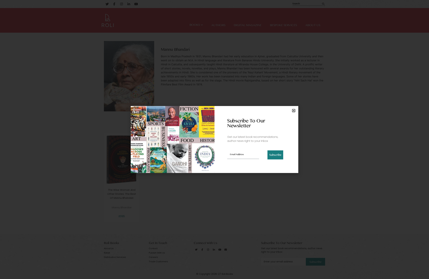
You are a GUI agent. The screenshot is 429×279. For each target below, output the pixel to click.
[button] (293, 110)
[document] (214, 139)
